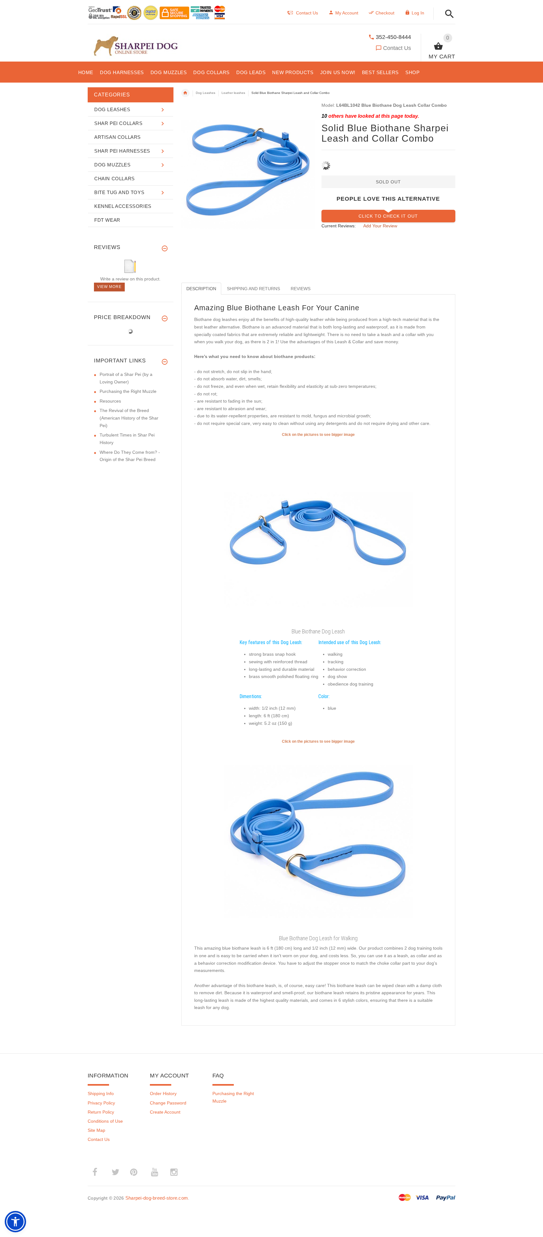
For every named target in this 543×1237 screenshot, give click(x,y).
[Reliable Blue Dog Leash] (318, 531)
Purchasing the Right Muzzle (128, 391)
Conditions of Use (105, 1121)
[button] (447, 14)
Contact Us (397, 48)
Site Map (96, 1130)
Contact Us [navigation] (307, 12)
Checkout (385, 12)
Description (201, 288)
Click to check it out (388, 216)
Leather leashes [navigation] (233, 93)
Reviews (300, 288)
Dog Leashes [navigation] (205, 93)
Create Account (165, 1112)
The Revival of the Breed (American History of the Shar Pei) (129, 418)
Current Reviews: (338, 225)
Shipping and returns (253, 288)
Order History (163, 1093)
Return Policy (101, 1112)
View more (109, 287)
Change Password (168, 1102)
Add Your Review (380, 225)
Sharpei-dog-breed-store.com (156, 1198)
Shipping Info (101, 1093)
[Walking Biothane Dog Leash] (318, 838)
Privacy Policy (101, 1102)
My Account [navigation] (346, 12)
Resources (110, 401)
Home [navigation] (185, 93)
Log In (418, 12)
